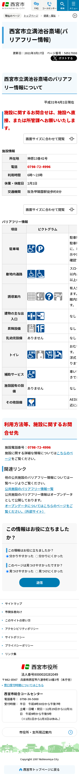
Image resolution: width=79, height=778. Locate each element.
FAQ (36, 8)
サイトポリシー (15, 637)
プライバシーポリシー (19, 645)
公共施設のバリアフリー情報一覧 (29, 488)
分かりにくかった (51, 556)
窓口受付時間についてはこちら (24, 685)
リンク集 (10, 654)
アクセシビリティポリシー (22, 629)
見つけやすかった (21, 571)
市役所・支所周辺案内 (35, 732)
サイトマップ (13, 603)
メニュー (73, 8)
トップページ (31, 15)
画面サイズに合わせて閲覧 (45, 138)
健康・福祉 (50, 15)
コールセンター (49, 8)
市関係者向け (13, 612)
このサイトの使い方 (18, 620)
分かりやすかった (21, 556)
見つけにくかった (51, 571)
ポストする (66, 58)
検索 (62, 8)
